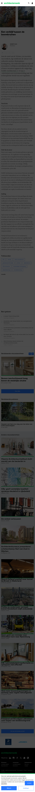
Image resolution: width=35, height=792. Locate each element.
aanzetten (4, 784)
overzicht (4, 782)
